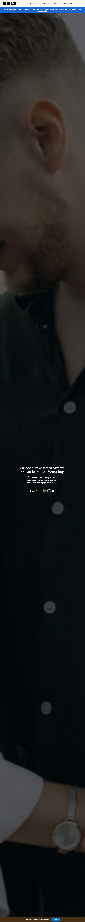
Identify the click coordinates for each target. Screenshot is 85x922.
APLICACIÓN (44, 3)
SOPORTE (79, 3)
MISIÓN (33, 3)
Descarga (56, 919)
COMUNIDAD (67, 3)
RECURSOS (56, 3)
